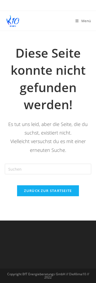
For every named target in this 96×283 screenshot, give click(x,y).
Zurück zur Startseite (48, 190)
